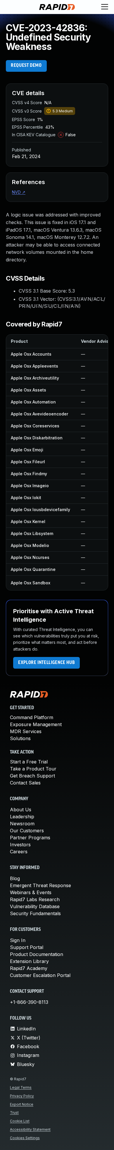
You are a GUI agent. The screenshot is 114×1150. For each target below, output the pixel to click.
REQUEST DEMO (26, 65)
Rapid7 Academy (28, 968)
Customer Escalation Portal (40, 975)
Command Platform (31, 717)
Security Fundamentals (35, 913)
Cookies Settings (25, 1138)
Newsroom (22, 823)
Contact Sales (25, 783)
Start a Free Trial (29, 762)
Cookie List (20, 1121)
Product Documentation (36, 954)
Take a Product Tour (33, 769)
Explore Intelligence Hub (46, 662)
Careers (18, 851)
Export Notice (21, 1104)
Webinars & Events (30, 892)
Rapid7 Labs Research (35, 899)
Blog (15, 878)
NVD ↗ (18, 192)
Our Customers (27, 830)
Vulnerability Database (35, 906)
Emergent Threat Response (40, 885)
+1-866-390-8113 (29, 1002)
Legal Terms (21, 1087)
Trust (14, 1112)
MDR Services (26, 731)
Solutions (20, 738)
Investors (20, 844)
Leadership (22, 816)
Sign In (17, 940)
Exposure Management (36, 724)
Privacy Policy (22, 1096)
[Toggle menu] (104, 7)
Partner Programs (30, 837)
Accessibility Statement (30, 1129)
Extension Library (29, 961)
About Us (20, 809)
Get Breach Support (32, 776)
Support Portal (26, 947)
